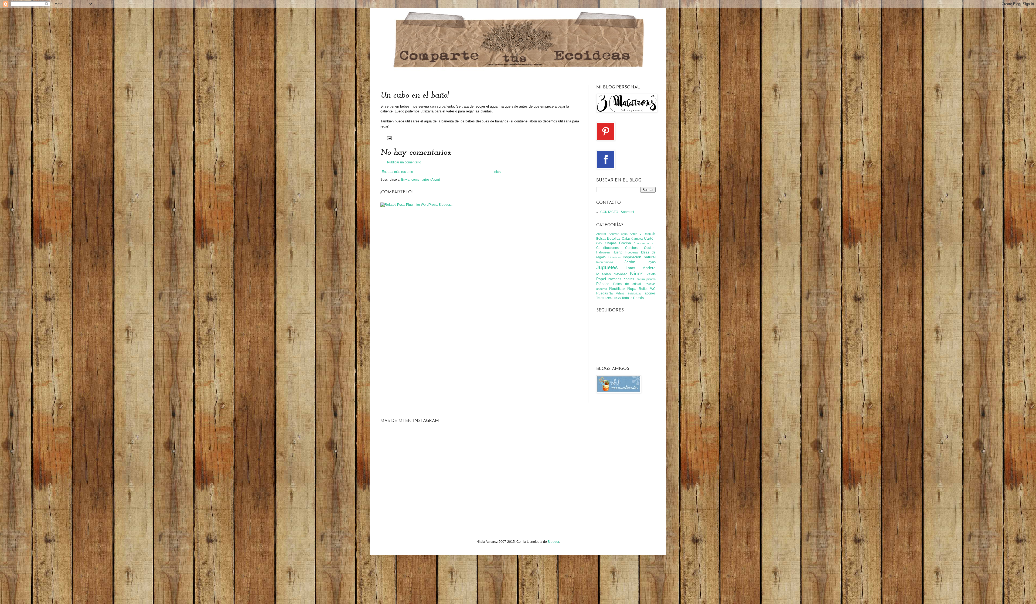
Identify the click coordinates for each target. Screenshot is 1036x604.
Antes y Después (643, 233)
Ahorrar (601, 233)
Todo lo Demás (633, 298)
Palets (651, 274)
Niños (636, 273)
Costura (650, 248)
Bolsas (601, 239)
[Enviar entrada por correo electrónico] (389, 137)
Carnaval (637, 238)
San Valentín (617, 293)
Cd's (599, 243)
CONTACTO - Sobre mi (617, 212)
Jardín (630, 262)
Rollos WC (647, 289)
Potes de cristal (627, 284)
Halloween (603, 252)
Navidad (621, 274)
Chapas (610, 243)
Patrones (614, 279)
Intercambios (604, 262)
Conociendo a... (645, 243)
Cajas (626, 239)
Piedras (628, 279)
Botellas (614, 238)
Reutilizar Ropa (623, 288)
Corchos (631, 248)
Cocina (625, 243)
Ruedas (602, 293)
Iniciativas (614, 257)
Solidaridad (635, 293)
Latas (630, 268)
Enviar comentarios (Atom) (420, 179)
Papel (601, 279)
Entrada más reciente (397, 172)
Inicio (497, 172)
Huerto (617, 252)
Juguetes (607, 267)
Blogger (553, 542)
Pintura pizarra (646, 279)
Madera (649, 268)
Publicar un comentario (404, 162)
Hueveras (631, 252)
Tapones (649, 293)
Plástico (602, 284)
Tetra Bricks (613, 298)
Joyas (651, 262)
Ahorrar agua (618, 233)
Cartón (650, 238)
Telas (600, 298)
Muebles (603, 274)
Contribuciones (607, 248)
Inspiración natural (639, 257)
